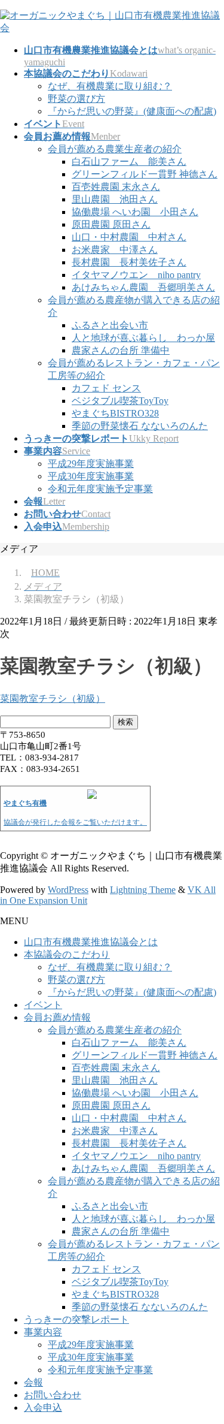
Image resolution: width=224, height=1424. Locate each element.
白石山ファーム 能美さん (129, 161)
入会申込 (43, 1407)
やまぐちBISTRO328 (115, 413)
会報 (33, 1382)
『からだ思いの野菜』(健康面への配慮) (132, 111)
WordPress (68, 890)
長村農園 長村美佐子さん (129, 262)
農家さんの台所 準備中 (121, 350)
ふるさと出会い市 (110, 325)
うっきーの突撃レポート (76, 1319)
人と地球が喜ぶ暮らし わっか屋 (143, 338)
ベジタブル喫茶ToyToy (120, 401)
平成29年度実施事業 (91, 463)
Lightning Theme (143, 890)
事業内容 (43, 1332)
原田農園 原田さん (111, 224)
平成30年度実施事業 (91, 476)
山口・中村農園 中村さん (129, 237)
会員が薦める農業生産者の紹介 (115, 149)
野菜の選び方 (76, 98)
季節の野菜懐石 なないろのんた (140, 426)
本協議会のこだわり (67, 954)
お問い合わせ (52, 1395)
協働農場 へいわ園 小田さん (135, 212)
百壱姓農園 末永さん (116, 187)
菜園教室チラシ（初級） (52, 698)
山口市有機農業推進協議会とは (91, 942)
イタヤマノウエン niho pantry (136, 275)
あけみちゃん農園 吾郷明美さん (143, 287)
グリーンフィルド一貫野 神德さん (144, 174)
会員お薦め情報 (57, 1017)
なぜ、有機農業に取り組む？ (110, 86)
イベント (43, 1005)
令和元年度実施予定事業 (100, 489)
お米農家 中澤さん (115, 250)
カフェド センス (106, 388)
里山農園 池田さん (115, 199)
